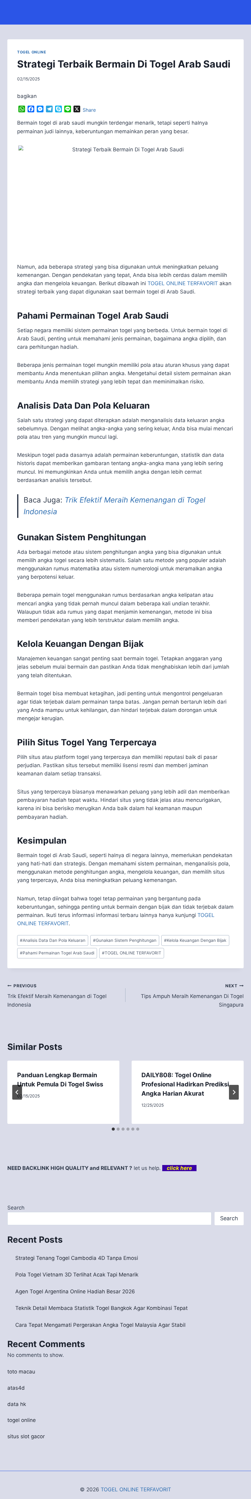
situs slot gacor (26, 1436)
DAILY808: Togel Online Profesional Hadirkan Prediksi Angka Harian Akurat (185, 1084)
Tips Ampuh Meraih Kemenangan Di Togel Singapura (192, 995)
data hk (16, 1404)
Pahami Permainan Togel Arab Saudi (57, 952)
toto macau (21, 1372)
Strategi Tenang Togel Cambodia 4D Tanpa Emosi (76, 1258)
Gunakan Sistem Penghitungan (124, 940)
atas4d (16, 1388)
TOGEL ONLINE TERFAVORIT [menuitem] (183, 283)
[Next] (234, 1092)
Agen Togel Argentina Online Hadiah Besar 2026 (75, 1291)
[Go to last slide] (17, 1092)
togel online (21, 1420)
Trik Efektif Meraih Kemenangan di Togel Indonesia (57, 995)
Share (89, 110)
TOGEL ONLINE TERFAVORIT (131, 952)
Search (15, 1208)
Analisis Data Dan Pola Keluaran (52, 940)
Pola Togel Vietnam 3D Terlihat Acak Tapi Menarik (76, 1275)
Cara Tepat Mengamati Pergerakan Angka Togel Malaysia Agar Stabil (100, 1325)
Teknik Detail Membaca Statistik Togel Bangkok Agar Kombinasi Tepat (101, 1308)
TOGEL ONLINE (31, 52)
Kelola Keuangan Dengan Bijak (195, 940)
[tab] (113, 1129)
